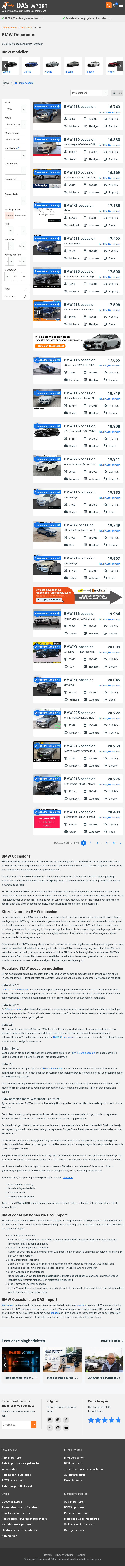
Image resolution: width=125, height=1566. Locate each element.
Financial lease (73, 1480)
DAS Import (8, 1305)
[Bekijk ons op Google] (58, 1427)
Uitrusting (10, 296)
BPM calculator (73, 1463)
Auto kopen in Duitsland (16, 1474)
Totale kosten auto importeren (83, 1469)
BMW (6, 83)
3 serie (6, 71)
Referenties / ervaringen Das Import (24, 1518)
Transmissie (11, 194)
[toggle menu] (121, 4)
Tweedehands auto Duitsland (20, 1507)
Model (8, 117)
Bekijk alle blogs (110, 1340)
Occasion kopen (12, 1501)
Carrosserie (11, 163)
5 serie (48, 71)
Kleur (7, 288)
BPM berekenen (74, 1457)
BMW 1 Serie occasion (83, 1052)
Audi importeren (74, 1501)
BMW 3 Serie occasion (17, 989)
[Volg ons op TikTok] (50, 1427)
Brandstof (10, 179)
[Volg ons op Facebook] (66, 1420)
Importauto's (9, 1469)
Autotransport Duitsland (17, 1486)
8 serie (111, 71)
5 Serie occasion (14, 1009)
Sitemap (47, 1554)
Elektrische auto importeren (19, 1530)
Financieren (20, 215)
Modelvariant (12, 133)
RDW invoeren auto (13, 1480)
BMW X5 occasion (63, 1037)
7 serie (90, 71)
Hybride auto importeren (17, 1524)
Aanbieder (10, 148)
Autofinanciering (74, 1474)
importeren (81, 1305)
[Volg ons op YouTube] (66, 1427)
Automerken (9, 1535)
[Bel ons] (109, 5)
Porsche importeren (76, 1513)
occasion (68, 1177)
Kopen (9, 215)
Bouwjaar (10, 239)
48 (114, 843)
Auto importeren (12, 1457)
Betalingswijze (12, 209)
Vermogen (10, 269)
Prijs (7, 223)
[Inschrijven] (33, 1424)
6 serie (69, 71)
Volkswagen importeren (79, 1524)
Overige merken (74, 1530)
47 (107, 843)
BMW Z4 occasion (52, 1068)
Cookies (81, 1554)
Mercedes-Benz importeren (81, 1518)
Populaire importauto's (16, 1513)
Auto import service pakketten (21, 1463)
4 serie (27, 71)
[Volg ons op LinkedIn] (50, 1420)
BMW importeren (74, 1507)
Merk (7, 102)
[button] (5, 66)
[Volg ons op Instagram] (58, 1420)
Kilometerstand (13, 254)
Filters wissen (25, 83)
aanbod (55, 1313)
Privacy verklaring (64, 1554)
